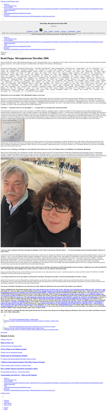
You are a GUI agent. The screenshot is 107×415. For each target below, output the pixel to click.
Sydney (6, 13)
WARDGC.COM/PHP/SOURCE (20, 301)
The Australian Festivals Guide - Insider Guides (31, 328)
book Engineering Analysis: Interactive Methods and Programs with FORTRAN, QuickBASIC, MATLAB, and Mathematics (62, 297)
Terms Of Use (7, 405)
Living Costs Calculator (10, 8)
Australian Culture (29, 8)
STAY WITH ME (40, 306)
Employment (89, 8)
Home (5, 409)
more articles (4, 332)
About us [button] (6, 4)
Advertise (21, 16)
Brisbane (16, 13)
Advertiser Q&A (28, 16)
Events (53, 16)
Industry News (13, 5)
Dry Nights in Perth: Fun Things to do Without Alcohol (43, 329)
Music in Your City (7, 343)
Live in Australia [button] (8, 7)
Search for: (3, 52)
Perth (24, 13)
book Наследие (94, 292)
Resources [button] (6, 14)
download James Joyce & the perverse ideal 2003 (56, 291)
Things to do (69, 8)
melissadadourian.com (65, 304)
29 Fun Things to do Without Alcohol (13, 349)
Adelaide (20, 13)
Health (94, 8)
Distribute (16, 16)
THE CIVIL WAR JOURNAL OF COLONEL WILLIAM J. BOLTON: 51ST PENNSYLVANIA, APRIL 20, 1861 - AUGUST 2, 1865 (67, 289)
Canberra (28, 13)
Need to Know (38, 8)
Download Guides (9, 16)
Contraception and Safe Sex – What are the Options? (19, 375)
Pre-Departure (20, 8)
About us (6, 5)
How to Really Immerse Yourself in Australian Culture (19, 368)
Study (13, 10)
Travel (74, 8)
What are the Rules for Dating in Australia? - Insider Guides (43, 321)
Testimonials (36, 16)
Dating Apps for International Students (14, 356)
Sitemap (6, 407)
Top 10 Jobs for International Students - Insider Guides (23, 319)
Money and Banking (60, 8)
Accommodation (46, 8)
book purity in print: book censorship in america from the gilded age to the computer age (64, 298)
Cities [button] (5, 11)
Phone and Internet (81, 8)
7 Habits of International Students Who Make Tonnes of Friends (23, 362)
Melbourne (11, 13)
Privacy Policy (8, 403)
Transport (52, 8)
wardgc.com (19, 297)
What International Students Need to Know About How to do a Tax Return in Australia (32, 326)
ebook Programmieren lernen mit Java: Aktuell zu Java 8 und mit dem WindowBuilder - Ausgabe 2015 (53, 291)
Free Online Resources (45, 16)
